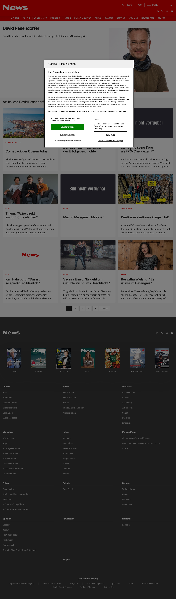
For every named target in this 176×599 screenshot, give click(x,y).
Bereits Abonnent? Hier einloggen (110, 141)
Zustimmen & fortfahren (67, 127)
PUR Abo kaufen (110, 135)
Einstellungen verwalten (67, 135)
